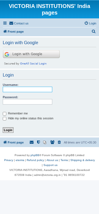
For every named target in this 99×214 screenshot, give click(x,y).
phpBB (35, 155)
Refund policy (35, 160)
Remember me (17, 113)
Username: (10, 84)
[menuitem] (19, 23)
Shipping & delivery (82, 160)
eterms (20, 160)
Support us (50, 165)
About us (52, 160)
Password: (10, 97)
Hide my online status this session (30, 118)
